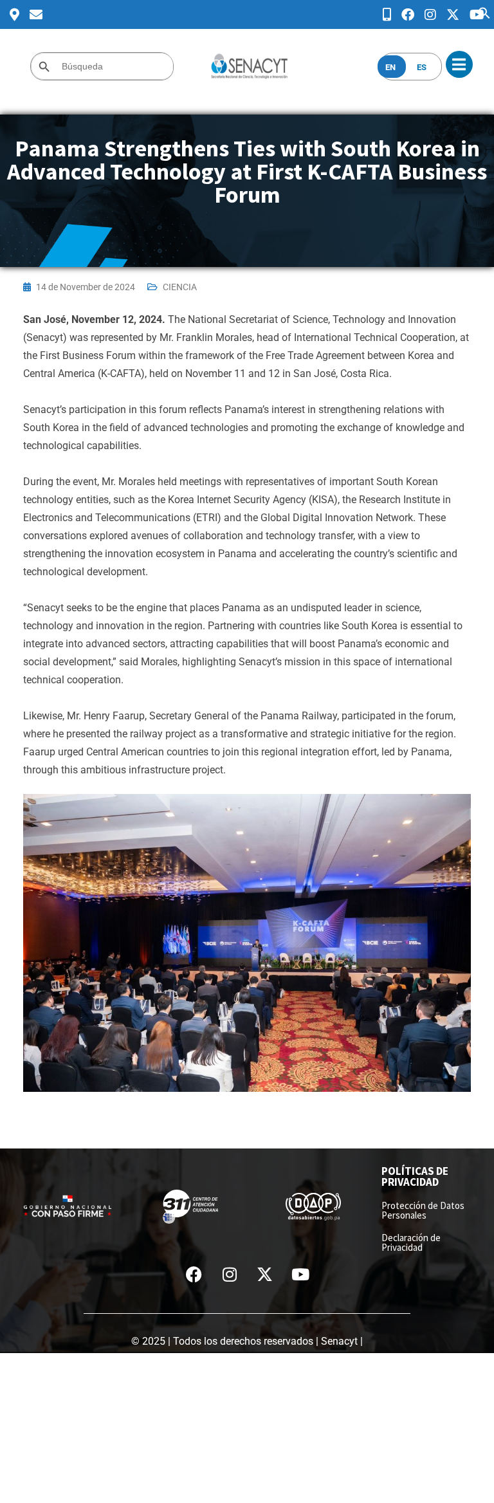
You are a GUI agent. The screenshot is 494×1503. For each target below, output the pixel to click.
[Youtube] (300, 1275)
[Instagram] (230, 1275)
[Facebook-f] (194, 1275)
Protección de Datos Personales (422, 1210)
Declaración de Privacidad (411, 1242)
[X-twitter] (265, 1275)
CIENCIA (180, 287)
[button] (484, 12)
